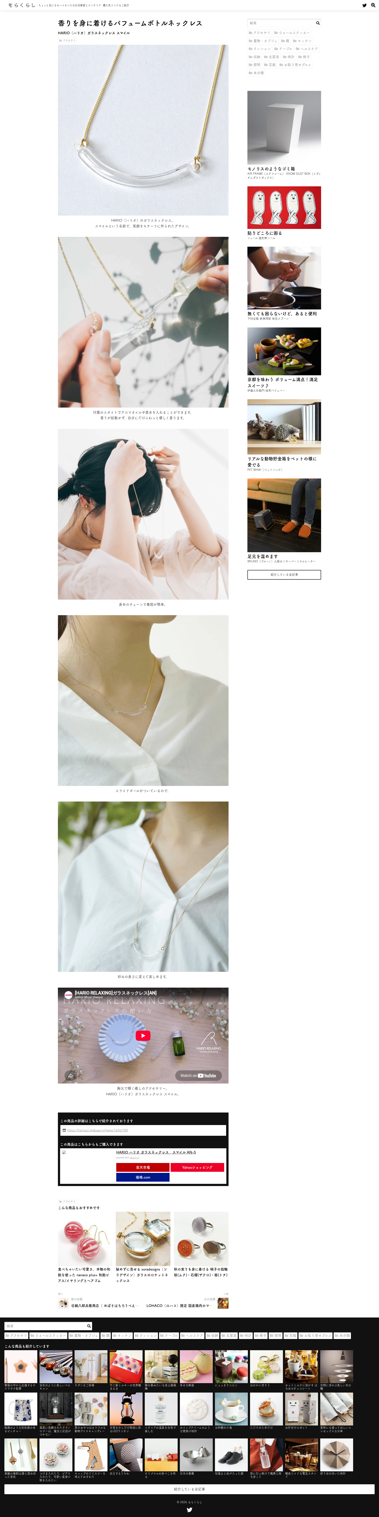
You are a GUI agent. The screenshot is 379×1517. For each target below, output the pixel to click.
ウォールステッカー (294, 32)
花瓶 (272, 65)
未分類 (258, 73)
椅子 (306, 57)
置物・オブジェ (265, 41)
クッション (262, 48)
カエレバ (134, 1157)
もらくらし (22, 5)
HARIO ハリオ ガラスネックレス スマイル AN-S (156, 1152)
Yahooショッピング (197, 1167)
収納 (256, 57)
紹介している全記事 (284, 574)
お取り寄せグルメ (297, 65)
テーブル (285, 48)
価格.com (143, 1177)
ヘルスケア (309, 48)
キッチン (305, 41)
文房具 (274, 57)
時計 (291, 57)
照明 (256, 65)
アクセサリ (69, 40)
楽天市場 (143, 1167)
